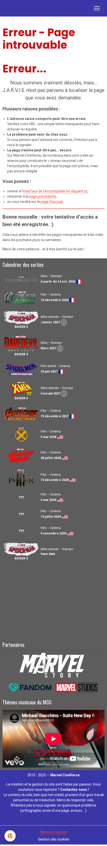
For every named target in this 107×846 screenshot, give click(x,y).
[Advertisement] (53, 600)
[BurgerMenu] (97, 8)
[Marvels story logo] (54, 665)
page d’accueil (52, 202)
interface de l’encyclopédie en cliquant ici (55, 191)
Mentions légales (53, 832)
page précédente (42, 196)
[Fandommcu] (54, 687)
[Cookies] (10, 836)
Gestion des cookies (53, 839)
